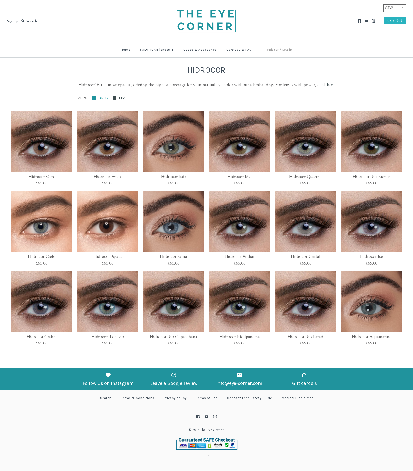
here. (331, 85)
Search (106, 398)
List (123, 98)
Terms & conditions (137, 398)
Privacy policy (175, 398)
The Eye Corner (212, 430)
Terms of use (206, 398)
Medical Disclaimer (297, 398)
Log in (287, 49)
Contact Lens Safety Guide (249, 398)
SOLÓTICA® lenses (157, 49)
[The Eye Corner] (206, 8)
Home (125, 49)
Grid (103, 98)
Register (272, 49)
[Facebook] (359, 21)
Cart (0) (394, 20)
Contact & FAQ (240, 49)
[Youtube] (366, 21)
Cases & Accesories (200, 49)
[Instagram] (373, 21)
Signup (12, 21)
